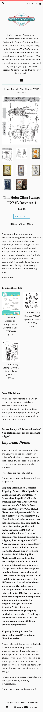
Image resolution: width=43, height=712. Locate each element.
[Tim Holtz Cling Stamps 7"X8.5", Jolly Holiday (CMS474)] (11, 351)
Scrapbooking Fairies (29, 702)
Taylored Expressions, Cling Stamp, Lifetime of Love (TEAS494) (10, 324)
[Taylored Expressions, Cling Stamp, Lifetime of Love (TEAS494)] (11, 303)
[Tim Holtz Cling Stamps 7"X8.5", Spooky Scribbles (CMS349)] (32, 301)
